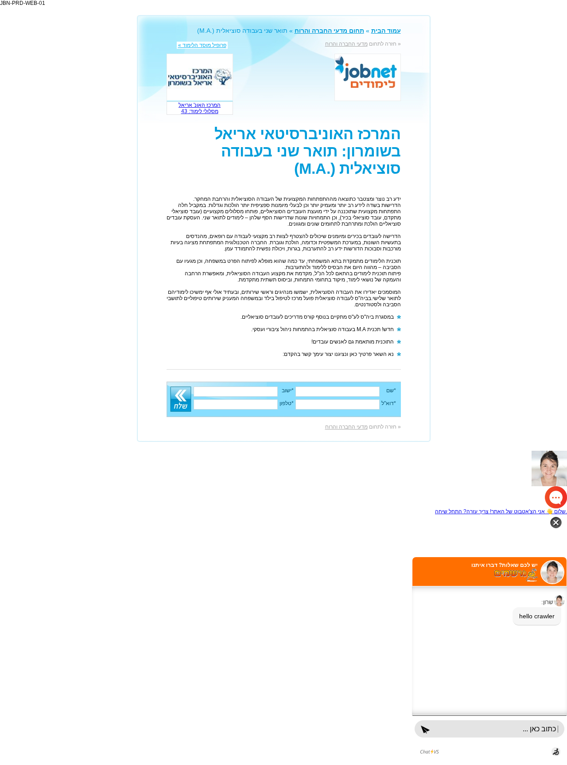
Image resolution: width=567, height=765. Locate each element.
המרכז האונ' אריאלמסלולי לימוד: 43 (200, 108)
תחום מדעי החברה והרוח (329, 30)
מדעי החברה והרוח (346, 44)
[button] (283, 479)
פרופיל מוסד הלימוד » (202, 45)
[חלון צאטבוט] (489, 661)
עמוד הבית (386, 30)
